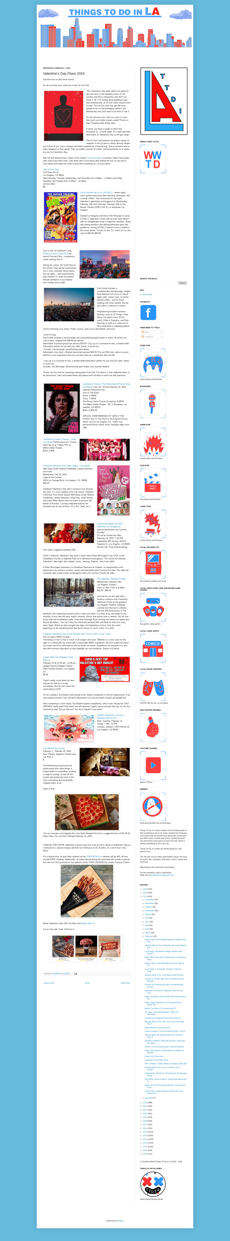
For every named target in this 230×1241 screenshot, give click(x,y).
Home (87, 983)
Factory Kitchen (94, 158)
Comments (148, 337)
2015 (145, 1132)
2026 (145, 889)
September (150, 910)
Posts (146, 332)
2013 (145, 1139)
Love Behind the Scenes (54, 748)
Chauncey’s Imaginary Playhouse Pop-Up (162, 1018)
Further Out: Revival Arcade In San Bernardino (164, 1047)
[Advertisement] (100, 55)
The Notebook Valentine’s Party (111, 579)
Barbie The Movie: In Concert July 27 (160, 1008)
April (147, 929)
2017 (145, 1124)
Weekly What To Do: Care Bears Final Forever (164, 975)
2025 (145, 893)
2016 (145, 1128)
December (149, 900)
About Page (147, 294)
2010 (145, 1150)
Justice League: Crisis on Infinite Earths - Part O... (166, 1031)
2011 (145, 1147)
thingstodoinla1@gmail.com (162, 875)
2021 (145, 1110)
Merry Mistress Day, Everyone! (157, 1028)
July (147, 918)
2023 (145, 1103)
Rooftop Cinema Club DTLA (55, 253)
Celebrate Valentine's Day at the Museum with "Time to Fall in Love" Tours (76, 634)
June (147, 922)
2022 (145, 1106)
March (148, 933)
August (148, 914)
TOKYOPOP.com (94, 856)
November (149, 903)
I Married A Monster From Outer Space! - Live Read (66, 466)
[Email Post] (75, 973)
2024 (145, 896)
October (148, 907)
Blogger (120, 1221)
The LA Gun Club (51, 169)
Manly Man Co (88, 923)
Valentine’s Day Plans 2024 (156, 1060)
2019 (145, 1117)
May (147, 925)
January (148, 1098)
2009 (145, 1154)
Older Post (125, 983)
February (149, 936)
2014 (145, 1135)
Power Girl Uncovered (154, 1056)
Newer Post (49, 983)
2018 (145, 1121)
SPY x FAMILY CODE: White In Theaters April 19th (166, 1064)
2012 (145, 1143)
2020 (145, 1114)
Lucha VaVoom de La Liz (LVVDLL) (96, 192)
